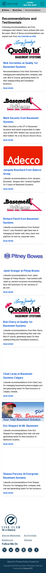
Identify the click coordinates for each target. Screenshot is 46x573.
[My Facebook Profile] (36, 549)
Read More (8, 88)
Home (6, 10)
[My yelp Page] (30, 549)
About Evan (17, 10)
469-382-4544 (29, 5)
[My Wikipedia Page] (4, 549)
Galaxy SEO (28, 568)
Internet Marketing (11, 535)
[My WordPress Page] (23, 549)
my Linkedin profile (27, 36)
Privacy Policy (22, 562)
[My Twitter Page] (10, 549)
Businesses (7, 540)
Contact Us (34, 562)
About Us (11, 562)
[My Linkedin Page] (17, 549)
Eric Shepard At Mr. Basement (20, 425)
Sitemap (28, 540)
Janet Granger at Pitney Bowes (21, 270)
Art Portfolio (30, 535)
